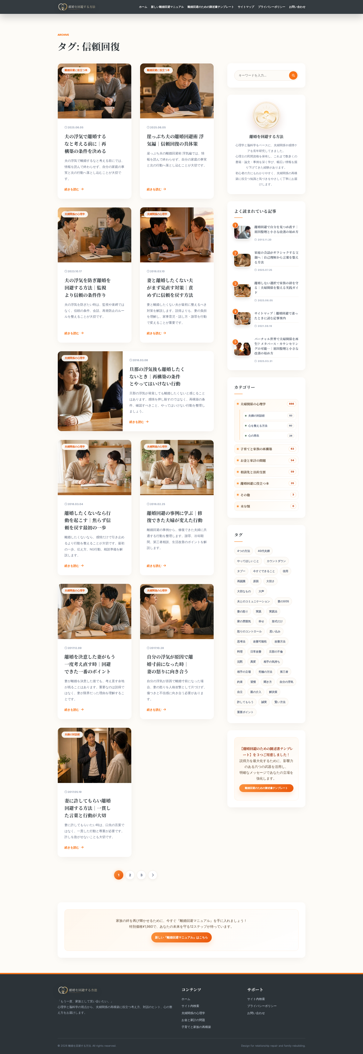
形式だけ (277, 621)
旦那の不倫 (276, 651)
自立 (240, 691)
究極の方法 (265, 671)
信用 (285, 571)
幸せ (261, 621)
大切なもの (244, 591)
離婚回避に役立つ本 (255, 483)
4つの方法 (243, 551)
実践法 (273, 611)
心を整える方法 (257, 425)
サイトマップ (246, 6)
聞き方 (268, 681)
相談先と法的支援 (253, 472)
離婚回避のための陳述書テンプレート (211, 6)
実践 (258, 611)
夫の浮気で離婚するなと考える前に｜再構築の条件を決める (85, 143)
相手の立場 (244, 671)
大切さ (270, 581)
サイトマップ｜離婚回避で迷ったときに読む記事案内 (276, 315)
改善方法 (280, 641)
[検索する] (293, 75)
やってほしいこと (248, 561)
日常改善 (255, 651)
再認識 (241, 581)
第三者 (284, 671)
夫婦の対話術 (256, 415)
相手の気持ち (272, 661)
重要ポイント (245, 712)
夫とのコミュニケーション (253, 601)
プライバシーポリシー (271, 6)
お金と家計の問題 (253, 460)
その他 (245, 495)
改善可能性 (260, 641)
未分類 (245, 506)
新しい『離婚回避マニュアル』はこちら (181, 937)
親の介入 (255, 691)
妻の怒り (242, 611)
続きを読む (71, 189)
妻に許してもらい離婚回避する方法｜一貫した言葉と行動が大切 (87, 807)
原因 (256, 581)
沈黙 (240, 661)
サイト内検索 (190, 1006)
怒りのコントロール (249, 631)
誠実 (264, 702)
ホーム (143, 6)
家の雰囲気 (244, 621)
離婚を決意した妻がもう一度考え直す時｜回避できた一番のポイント (89, 664)
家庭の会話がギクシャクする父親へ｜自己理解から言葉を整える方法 (276, 257)
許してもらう (245, 702)
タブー (241, 571)
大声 (261, 591)
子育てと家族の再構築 (256, 449)
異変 (253, 661)
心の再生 (253, 435)
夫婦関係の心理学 (253, 404)
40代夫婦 (264, 551)
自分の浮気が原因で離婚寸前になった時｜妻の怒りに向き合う (170, 664)
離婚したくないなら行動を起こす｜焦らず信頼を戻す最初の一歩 (87, 520)
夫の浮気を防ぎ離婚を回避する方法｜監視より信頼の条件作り (87, 287)
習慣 (253, 681)
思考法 (241, 641)
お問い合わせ (297, 6)
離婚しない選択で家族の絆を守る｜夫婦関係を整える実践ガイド (276, 288)
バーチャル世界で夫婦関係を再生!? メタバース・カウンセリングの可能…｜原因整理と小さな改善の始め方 (276, 346)
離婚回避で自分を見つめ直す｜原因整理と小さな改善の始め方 (276, 229)
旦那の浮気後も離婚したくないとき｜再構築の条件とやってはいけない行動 (157, 376)
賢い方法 (280, 702)
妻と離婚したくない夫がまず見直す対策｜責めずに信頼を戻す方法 (170, 287)
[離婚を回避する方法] (77, 7)
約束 (240, 681)
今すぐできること (264, 571)
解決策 (273, 691)
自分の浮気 (286, 681)
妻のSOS (283, 601)
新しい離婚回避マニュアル (167, 6)
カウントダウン (276, 561)
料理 (240, 651)
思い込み (275, 631)
